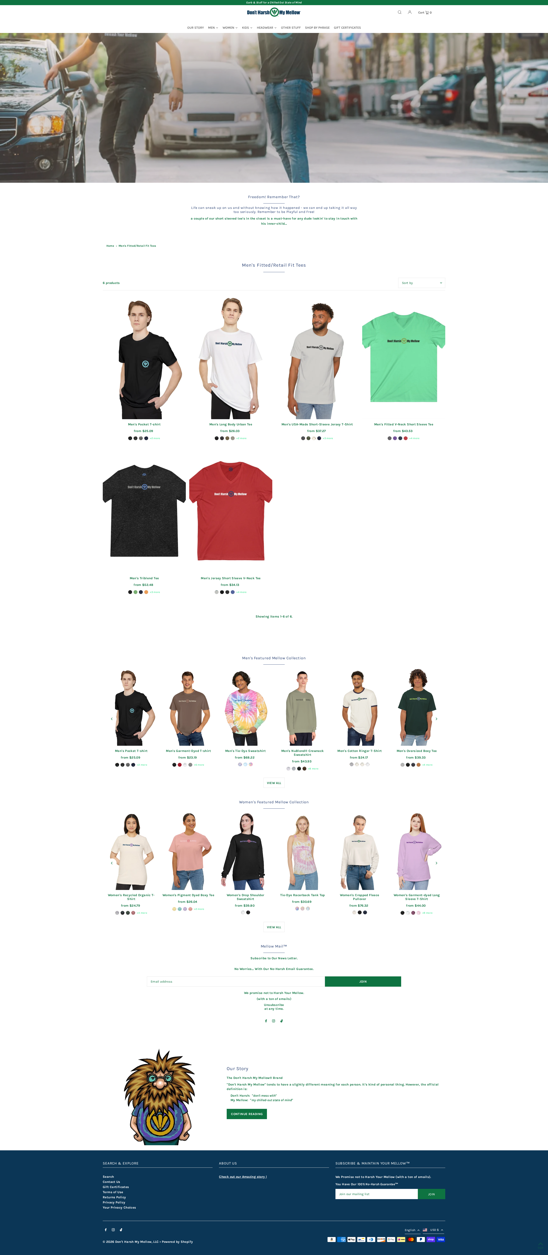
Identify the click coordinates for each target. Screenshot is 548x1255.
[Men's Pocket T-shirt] (144, 357)
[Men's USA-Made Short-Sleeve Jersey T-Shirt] (317, 357)
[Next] (436, 719)
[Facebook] (266, 1021)
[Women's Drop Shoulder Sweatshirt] (245, 850)
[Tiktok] (281, 1021)
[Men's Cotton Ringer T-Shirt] (359, 706)
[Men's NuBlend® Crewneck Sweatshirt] (302, 706)
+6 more (199, 764)
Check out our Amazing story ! (243, 1177)
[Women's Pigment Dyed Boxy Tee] (188, 850)
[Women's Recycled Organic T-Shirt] (131, 850)
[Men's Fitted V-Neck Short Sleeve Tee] (403, 357)
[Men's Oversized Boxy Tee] (416, 706)
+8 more (313, 768)
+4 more (414, 438)
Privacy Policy (114, 1202)
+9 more (427, 912)
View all (274, 783)
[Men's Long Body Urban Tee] (230, 357)
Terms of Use (113, 1192)
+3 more (328, 438)
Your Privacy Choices (119, 1207)
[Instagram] (273, 1021)
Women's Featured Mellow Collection (274, 802)
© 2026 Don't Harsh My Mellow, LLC (131, 1242)
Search (108, 1177)
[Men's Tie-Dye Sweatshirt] (245, 706)
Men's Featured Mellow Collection (274, 658)
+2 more (155, 438)
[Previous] (112, 719)
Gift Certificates (116, 1187)
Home (110, 245)
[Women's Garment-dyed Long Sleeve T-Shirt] (416, 850)
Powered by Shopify (177, 1242)
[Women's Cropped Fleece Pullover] (359, 850)
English (410, 1230)
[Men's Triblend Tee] (144, 511)
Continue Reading (247, 1114)
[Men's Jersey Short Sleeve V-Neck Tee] (230, 511)
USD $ (434, 1230)
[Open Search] (400, 12)
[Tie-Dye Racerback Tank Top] (302, 850)
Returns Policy (114, 1197)
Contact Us (111, 1182)
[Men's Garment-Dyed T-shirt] (188, 706)
